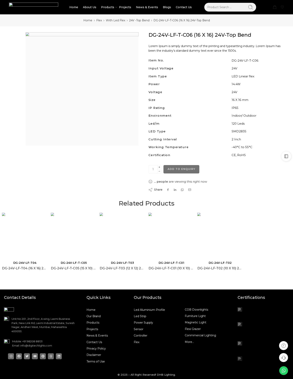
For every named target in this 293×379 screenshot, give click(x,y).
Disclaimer (94, 355)
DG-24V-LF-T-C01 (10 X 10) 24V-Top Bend (170, 268)
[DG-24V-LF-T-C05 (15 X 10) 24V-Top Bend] (73, 235)
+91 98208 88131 (32, 341)
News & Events (147, 7)
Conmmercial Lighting (200, 335)
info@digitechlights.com (36, 345)
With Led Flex (115, 20)
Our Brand (94, 316)
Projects (125, 7)
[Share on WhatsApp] (182, 189)
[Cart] (274, 7)
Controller (140, 335)
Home (73, 7)
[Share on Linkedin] (175, 189)
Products (107, 7)
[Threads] (51, 356)
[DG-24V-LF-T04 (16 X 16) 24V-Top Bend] (24, 235)
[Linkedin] (59, 356)
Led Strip (140, 316)
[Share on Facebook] (167, 189)
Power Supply (143, 322)
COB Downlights (196, 309)
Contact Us (184, 7)
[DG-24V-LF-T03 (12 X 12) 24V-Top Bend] (122, 235)
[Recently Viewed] (283, 345)
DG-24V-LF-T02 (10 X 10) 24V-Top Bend (219, 268)
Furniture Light (195, 316)
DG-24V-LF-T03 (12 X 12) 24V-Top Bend (122, 268)
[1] (82, 88)
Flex (99, 20)
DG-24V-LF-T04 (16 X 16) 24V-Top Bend (24, 268)
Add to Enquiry (181, 168)
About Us (89, 7)
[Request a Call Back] (283, 357)
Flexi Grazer (193, 329)
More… (189, 342)
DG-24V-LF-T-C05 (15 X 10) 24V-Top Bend (73, 268)
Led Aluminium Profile (149, 310)
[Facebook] (19, 356)
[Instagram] (11, 356)
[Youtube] (35, 356)
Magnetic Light (195, 322)
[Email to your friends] (189, 189)
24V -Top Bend (139, 20)
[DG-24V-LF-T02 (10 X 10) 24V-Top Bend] (219, 235)
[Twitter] (27, 356)
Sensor (138, 329)
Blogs (167, 7)
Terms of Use (96, 361)
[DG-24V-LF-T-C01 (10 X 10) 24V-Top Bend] (170, 235)
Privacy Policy (96, 348)
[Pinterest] (43, 356)
